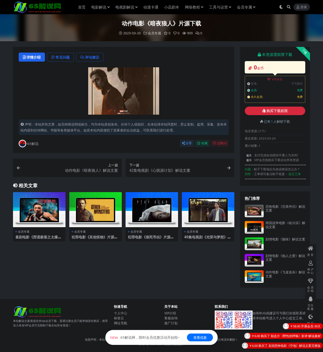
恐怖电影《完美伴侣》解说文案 (285, 208)
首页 (82, 7)
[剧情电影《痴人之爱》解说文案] (254, 260)
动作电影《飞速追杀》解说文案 (285, 274)
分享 (189, 143)
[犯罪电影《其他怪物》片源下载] (95, 209)
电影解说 (98, 7)
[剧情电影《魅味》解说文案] (254, 243)
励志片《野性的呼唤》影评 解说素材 (296, 327)
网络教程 (192, 7)
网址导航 (120, 323)
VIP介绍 (170, 313)
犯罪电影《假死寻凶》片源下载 (151, 239)
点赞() (222, 143)
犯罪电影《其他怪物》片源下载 (95, 239)
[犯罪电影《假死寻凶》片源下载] (152, 209)
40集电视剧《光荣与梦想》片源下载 (207, 239)
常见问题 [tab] (63, 57)
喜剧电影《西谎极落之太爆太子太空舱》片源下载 (38, 239)
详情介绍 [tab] (33, 57)
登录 (303, 7)
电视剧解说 (124, 7)
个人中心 (120, 313)
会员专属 (244, 7)
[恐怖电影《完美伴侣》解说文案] (254, 211)
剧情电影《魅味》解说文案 (285, 239)
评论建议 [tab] (92, 57)
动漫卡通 (150, 7)
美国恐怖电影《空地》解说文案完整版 (294, 337)
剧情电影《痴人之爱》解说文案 (285, 257)
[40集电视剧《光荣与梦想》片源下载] (208, 209)
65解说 (33, 143)
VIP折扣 (277, 79)
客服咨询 (171, 318)
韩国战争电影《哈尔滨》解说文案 (285, 225)
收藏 (204, 143)
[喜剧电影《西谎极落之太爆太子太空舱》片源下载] (39, 209)
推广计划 (171, 323)
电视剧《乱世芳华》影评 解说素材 (297, 347)
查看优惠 (200, 337)
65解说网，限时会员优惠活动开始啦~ (145, 337)
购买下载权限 (277, 111)
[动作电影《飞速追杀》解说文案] (254, 276)
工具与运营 (218, 7)
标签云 (119, 318)
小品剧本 (171, 7)
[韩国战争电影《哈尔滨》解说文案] (254, 227)
